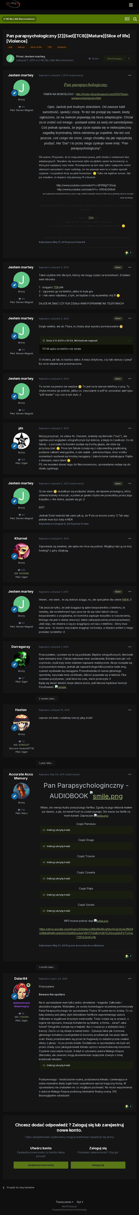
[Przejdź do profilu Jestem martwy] (10, 58)
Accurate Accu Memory (21, 776)
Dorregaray (20, 647)
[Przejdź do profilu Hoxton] (21, 722)
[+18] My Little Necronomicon (55, 60)
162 (22, 459)
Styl (79, 1201)
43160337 (24, 744)
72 (23, 741)
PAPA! (125, 599)
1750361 (24, 1016)
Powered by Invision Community (69, 1209)
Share (94, 58)
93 (23, 106)
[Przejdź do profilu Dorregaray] (21, 659)
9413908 (24, 573)
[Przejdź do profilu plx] (21, 441)
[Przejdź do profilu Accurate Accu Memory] (21, 791)
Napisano (53, 75)
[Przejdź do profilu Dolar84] (21, 991)
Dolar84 (20, 978)
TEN (90, 217)
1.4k (22, 809)
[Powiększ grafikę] (94, 173)
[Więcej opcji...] (129, 75)
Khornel (20, 538)
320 (22, 569)
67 (23, 678)
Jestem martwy (20, 75)
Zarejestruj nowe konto (41, 1165)
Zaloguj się (98, 1165)
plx (20, 428)
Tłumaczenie (64, 1201)
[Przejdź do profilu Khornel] (21, 551)
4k (22, 1013)
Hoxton (21, 710)
